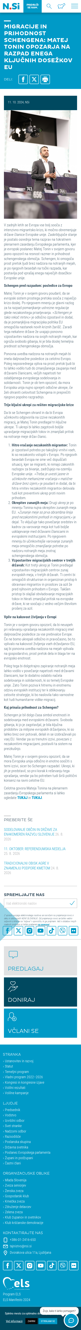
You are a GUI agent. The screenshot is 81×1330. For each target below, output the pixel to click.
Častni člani (13, 1163)
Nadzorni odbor (15, 1131)
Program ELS (12, 1294)
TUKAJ (37, 797)
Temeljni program (17, 1071)
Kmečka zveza (15, 1201)
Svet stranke (13, 1125)
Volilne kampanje (17, 1092)
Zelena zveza (14, 1212)
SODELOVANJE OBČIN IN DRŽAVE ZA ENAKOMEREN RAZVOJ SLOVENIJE (33, 834)
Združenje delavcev (18, 1206)
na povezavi (43, 924)
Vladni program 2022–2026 (24, 1077)
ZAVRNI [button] (31, 1321)
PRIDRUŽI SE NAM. (33, 6)
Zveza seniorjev (15, 1185)
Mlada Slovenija (15, 1180)
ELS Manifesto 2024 (16, 1300)
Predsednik (12, 1109)
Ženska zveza (14, 1190)
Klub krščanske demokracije (24, 1222)
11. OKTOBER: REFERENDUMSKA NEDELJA (34, 851)
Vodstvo (10, 1115)
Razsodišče (13, 1136)
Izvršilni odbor (14, 1120)
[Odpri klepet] (71, 1320)
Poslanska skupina (18, 1141)
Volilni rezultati (15, 1087)
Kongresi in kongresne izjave (24, 1082)
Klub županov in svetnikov (23, 1217)
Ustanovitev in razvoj (19, 1061)
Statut (9, 1066)
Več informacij (14, 1321)
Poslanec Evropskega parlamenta (27, 1152)
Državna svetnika (16, 1147)
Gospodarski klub (17, 1196)
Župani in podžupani (19, 1157)
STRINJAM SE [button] (48, 1321)
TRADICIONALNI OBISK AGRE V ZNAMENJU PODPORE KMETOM (31, 868)
